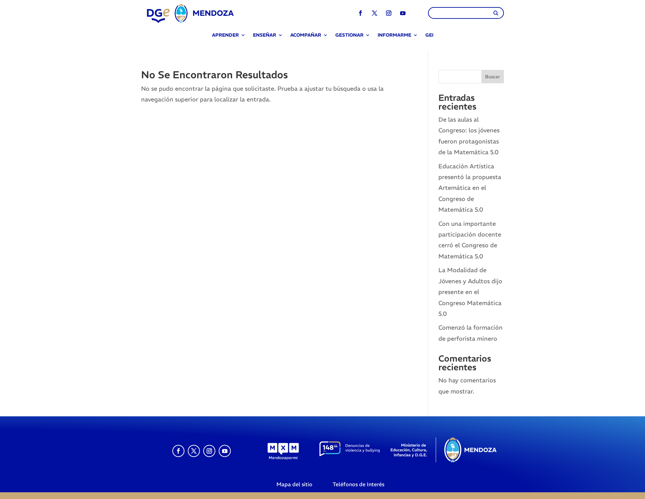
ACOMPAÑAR (305, 35)
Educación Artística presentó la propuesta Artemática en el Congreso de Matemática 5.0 (469, 188)
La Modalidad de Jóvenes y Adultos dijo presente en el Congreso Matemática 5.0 (470, 292)
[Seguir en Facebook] (360, 13)
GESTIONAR (349, 35)
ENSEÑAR (264, 35)
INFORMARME (394, 35)
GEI (429, 35)
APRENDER (225, 35)
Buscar (492, 77)
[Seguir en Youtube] (402, 13)
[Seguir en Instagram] (388, 13)
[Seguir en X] (374, 13)
